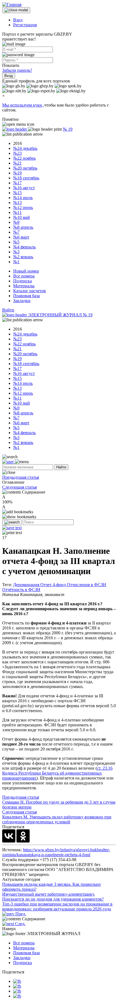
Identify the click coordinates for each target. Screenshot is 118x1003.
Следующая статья (19, 487)
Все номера (24, 276)
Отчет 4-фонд (53, 584)
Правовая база (26, 295)
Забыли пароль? (17, 70)
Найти (61, 467)
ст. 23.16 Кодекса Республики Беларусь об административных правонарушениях (57, 773)
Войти (8, 310)
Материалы (24, 285)
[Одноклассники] (23, 835)
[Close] (16, 10)
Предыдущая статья (20, 477)
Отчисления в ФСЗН (86, 584)
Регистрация (25, 24)
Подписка (22, 281)
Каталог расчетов (29, 290)
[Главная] (11, 4)
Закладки (21, 300)
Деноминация (26, 584)
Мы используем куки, (23, 105)
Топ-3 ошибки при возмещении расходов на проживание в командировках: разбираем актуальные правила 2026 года (57, 906)
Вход (18, 20)
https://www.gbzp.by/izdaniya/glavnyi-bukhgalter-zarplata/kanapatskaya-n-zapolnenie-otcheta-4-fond (56, 852)
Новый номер (26, 271)
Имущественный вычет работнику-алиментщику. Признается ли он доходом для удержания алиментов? (53, 896)
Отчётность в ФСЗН (21, 589)
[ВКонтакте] (8, 835)
